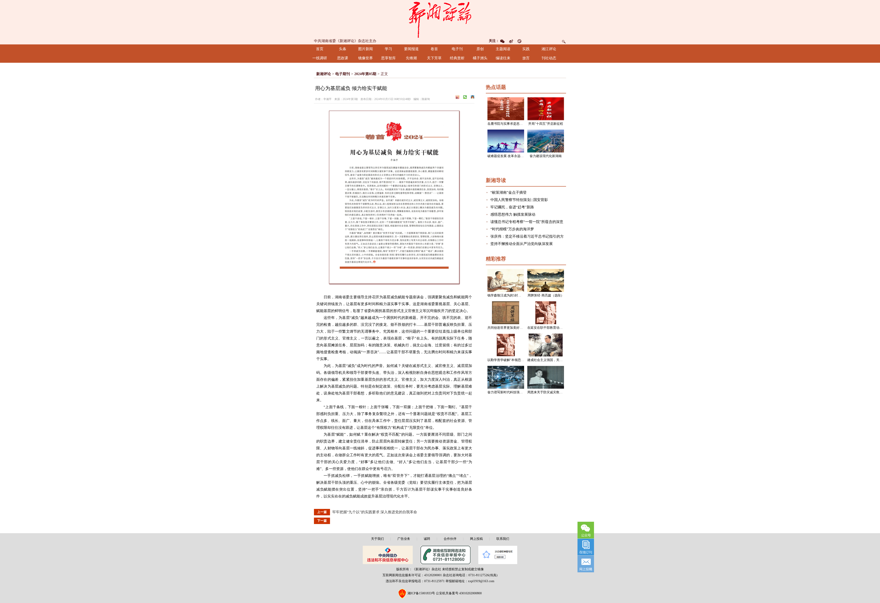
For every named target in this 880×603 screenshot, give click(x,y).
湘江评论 (549, 49)
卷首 (434, 49)
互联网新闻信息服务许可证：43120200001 (412, 575)
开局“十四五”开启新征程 (545, 123)
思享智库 (388, 58)
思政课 (342, 58)
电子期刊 (342, 74)
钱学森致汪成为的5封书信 (505, 295)
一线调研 (319, 58)
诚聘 (427, 539)
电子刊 (457, 49)
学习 (388, 49)
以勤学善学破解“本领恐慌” (506, 360)
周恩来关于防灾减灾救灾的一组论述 (553, 392)
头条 (342, 49)
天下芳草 (434, 58)
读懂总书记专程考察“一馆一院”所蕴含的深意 (526, 222)
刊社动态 (549, 58)
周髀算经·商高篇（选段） (546, 295)
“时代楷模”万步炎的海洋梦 (512, 229)
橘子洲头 (480, 58)
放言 (526, 58)
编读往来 (503, 58)
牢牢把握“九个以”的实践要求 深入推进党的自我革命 (374, 512)
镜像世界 (365, 58)
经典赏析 (457, 58)
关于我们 (377, 539)
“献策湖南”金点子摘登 (508, 192)
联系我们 (502, 539)
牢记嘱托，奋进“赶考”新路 (512, 207)
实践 (526, 49)
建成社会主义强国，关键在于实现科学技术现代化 (562, 360)
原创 (480, 49)
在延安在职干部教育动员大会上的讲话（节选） (561, 327)
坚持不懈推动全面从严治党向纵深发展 (521, 244)
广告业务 (403, 539)
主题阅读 (503, 49)
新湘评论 (323, 74)
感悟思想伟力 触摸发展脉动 (512, 214)
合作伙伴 (450, 539)
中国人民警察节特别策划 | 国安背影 (519, 200)
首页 (319, 49)
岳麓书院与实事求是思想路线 (508, 123)
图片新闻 (365, 49)
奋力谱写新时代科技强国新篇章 (509, 392)
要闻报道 (411, 49)
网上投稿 (476, 539)
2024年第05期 (365, 74)
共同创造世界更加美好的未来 (508, 327)
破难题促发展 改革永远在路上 (508, 156)
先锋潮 (411, 58)
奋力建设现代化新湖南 (546, 156)
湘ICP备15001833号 (421, 593)
